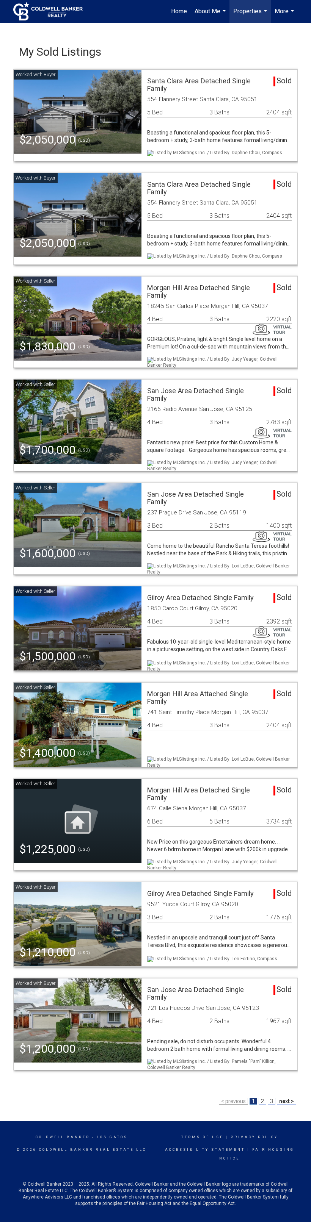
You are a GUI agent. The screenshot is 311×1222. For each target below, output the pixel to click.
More (285, 15)
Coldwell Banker (63, 1137)
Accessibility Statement (205, 1150)
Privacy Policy (254, 1137)
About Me (211, 15)
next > (286, 1101)
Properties (251, 15)
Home (179, 11)
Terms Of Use (202, 1137)
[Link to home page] (51, 11)
